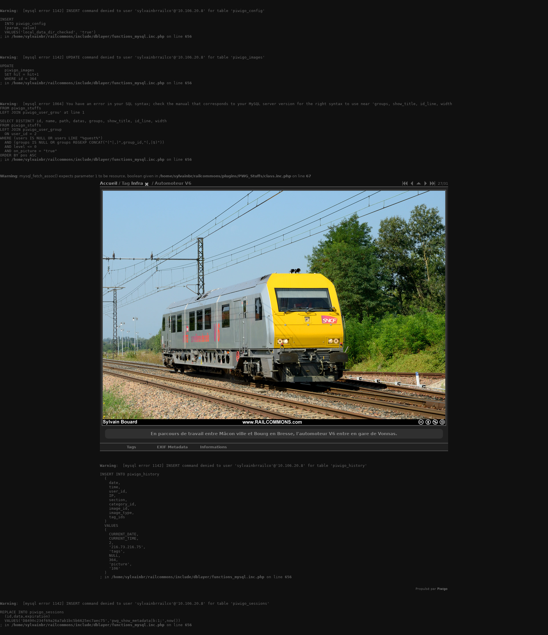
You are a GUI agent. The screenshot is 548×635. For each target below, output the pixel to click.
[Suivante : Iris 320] (425, 183)
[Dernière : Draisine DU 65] (432, 183)
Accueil (108, 183)
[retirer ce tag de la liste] (146, 183)
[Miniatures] (419, 183)
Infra (137, 183)
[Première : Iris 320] (405, 183)
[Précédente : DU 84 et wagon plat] (412, 183)
